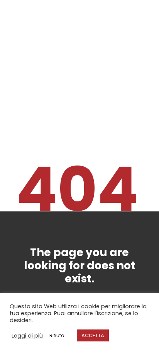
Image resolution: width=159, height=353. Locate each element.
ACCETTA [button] (92, 335)
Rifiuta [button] (56, 335)
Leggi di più (27, 335)
